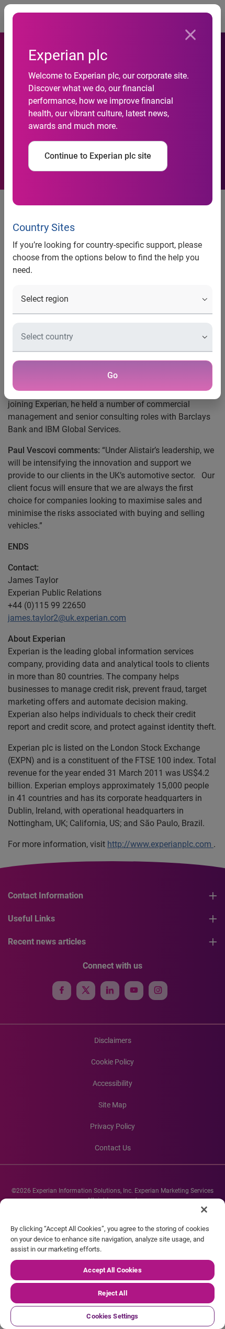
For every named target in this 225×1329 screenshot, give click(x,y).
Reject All (112, 1293)
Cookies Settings (112, 1316)
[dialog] (112, 664)
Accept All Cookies (112, 1270)
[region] (112, 1264)
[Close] (190, 35)
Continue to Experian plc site (97, 156)
